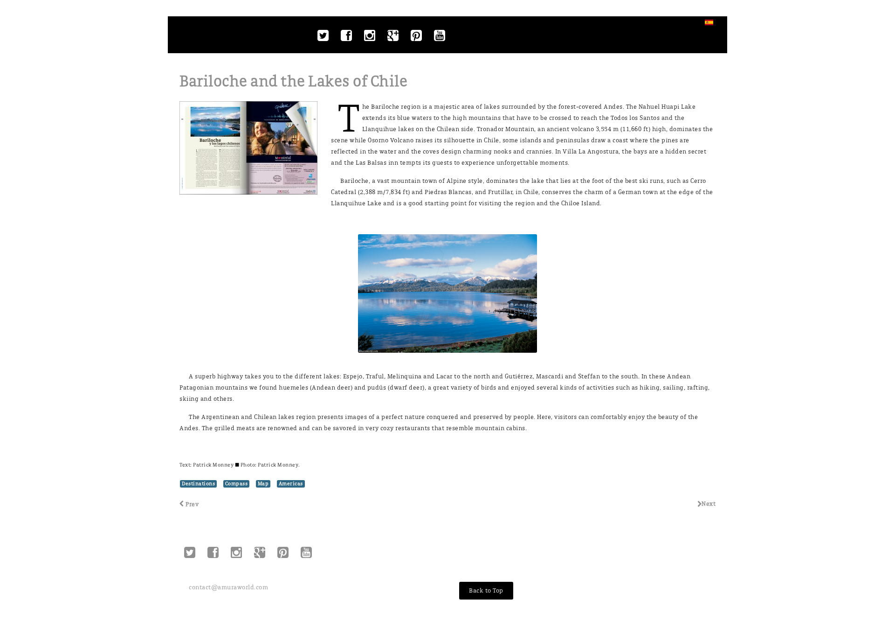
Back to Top (486, 590)
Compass (236, 484)
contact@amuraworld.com (228, 587)
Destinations (198, 484)
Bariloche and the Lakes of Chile (293, 81)
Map (263, 484)
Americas (291, 484)
